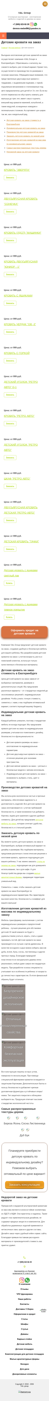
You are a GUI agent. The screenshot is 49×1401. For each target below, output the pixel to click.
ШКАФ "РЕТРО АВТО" (17, 478)
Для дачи (24, 1369)
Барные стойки (24, 1339)
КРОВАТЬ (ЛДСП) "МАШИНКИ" (22, 232)
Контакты (24, 1304)
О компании (24, 1284)
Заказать (10, 177)
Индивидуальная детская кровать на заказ (26, 128)
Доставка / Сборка (24, 1309)
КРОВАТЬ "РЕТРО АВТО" (19, 415)
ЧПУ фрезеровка (24, 1294)
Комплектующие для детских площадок (24, 1354)
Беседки (25, 1364)
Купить (9, 583)
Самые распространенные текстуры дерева (26, 148)
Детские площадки (24, 1349)
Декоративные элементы (24, 1374)
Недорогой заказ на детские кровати (23, 152)
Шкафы (24, 1324)
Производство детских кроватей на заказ (25, 132)
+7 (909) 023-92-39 (24, 1262)
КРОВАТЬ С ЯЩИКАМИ (18, 295)
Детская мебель (24, 1344)
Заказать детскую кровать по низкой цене (25, 136)
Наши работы (24, 1299)
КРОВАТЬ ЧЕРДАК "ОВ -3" (20, 324)
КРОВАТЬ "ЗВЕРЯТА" (17, 169)
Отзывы (24, 1289)
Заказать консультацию (24, 1184)
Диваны (24, 1334)
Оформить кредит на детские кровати (24, 632)
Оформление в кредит (24, 1314)
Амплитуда (26, 1392)
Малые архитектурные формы (24, 1359)
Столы (24, 1319)
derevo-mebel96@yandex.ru (27, 28)
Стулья (24, 1329)
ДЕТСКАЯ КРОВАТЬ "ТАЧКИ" (21, 541)
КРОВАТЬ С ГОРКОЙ (17, 353)
